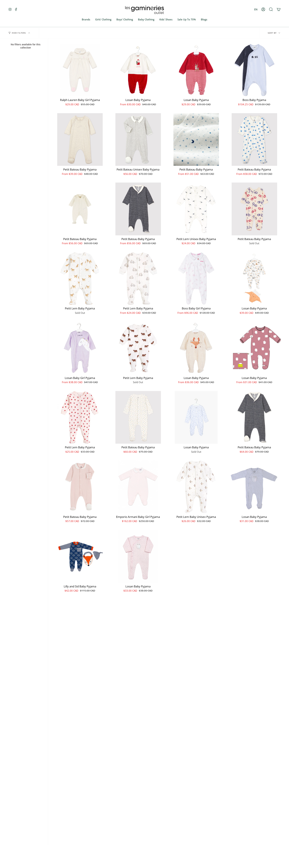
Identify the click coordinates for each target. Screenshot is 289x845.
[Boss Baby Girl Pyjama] (196, 278)
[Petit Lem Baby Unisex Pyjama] (196, 486)
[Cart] (278, 9)
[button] (271, 9)
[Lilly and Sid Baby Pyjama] (80, 556)
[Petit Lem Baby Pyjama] (80, 278)
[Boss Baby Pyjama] (254, 70)
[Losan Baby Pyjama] (138, 70)
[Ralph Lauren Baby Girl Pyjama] (80, 70)
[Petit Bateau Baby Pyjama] (80, 139)
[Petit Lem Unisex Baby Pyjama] (196, 209)
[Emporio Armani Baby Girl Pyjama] (138, 486)
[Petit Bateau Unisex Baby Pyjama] (138, 139)
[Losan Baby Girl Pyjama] (80, 347)
